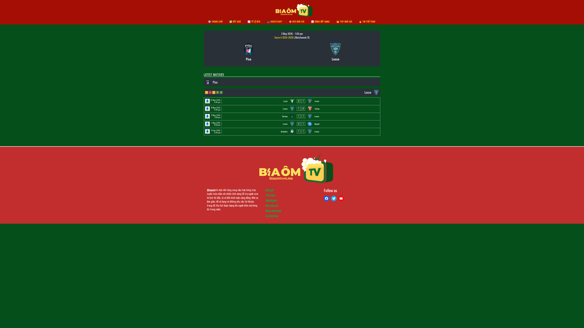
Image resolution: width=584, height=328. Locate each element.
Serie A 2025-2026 (284, 37)
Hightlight (270, 200)
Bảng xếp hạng (273, 210)
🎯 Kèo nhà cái (296, 21)
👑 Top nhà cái (344, 21)
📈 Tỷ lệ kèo (254, 21)
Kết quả (269, 190)
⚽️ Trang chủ (215, 21)
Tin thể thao (271, 216)
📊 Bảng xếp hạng (320, 21)
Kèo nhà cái (271, 205)
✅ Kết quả (235, 21)
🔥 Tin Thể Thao (367, 21)
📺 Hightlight (274, 21)
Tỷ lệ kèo (270, 195)
